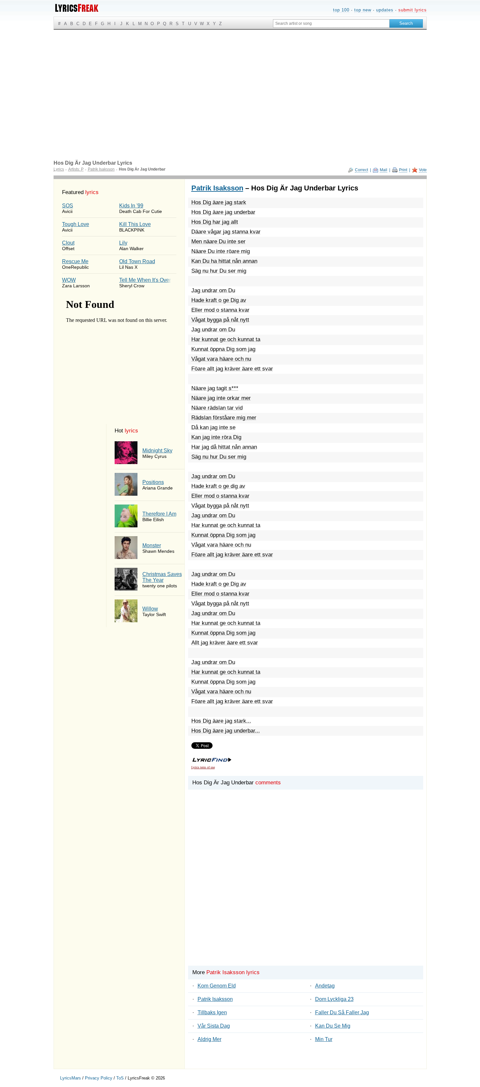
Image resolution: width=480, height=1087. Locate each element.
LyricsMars (70, 1078)
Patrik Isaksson (217, 188)
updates (384, 10)
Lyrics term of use (203, 767)
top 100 (341, 10)
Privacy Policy (98, 1078)
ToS (120, 1078)
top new (362, 10)
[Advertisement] (240, 78)
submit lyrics (412, 10)
